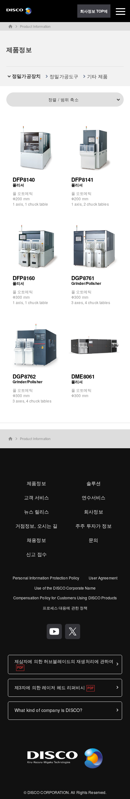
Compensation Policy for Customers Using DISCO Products (65, 597)
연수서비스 (94, 497)
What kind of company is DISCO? (48, 710)
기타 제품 (97, 76)
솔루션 (93, 483)
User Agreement (103, 577)
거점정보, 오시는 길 (36, 525)
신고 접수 (36, 554)
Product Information (35, 26)
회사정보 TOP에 (94, 11)
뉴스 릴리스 (36, 511)
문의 (93, 540)
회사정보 (93, 511)
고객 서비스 (36, 497)
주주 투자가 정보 (93, 525)
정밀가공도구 (64, 76)
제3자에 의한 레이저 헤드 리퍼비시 (50, 687)
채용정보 (36, 540)
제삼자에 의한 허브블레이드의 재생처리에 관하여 (64, 661)
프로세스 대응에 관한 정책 (65, 607)
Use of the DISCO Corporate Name (65, 587)
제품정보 (36, 483)
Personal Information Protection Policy (46, 577)
